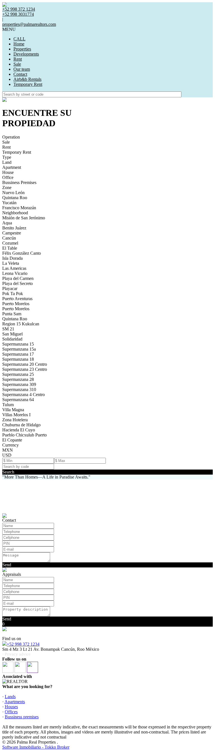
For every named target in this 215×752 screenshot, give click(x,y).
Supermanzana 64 (18, 399)
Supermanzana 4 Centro (23, 394)
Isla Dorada (12, 258)
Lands (10, 696)
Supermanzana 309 (19, 384)
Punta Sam (11, 313)
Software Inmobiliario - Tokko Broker (35, 747)
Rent (17, 59)
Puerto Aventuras (17, 298)
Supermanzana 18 (18, 359)
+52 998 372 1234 (23, 644)
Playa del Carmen (18, 278)
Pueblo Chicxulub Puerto (24, 435)
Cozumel (10, 243)
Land (6, 162)
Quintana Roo (14, 197)
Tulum (8, 404)
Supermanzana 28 (18, 379)
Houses (11, 706)
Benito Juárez (14, 228)
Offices (11, 711)
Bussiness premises (22, 716)
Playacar (9, 288)
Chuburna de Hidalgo (21, 424)
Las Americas (14, 268)
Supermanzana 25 (18, 374)
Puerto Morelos (15, 303)
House (8, 172)
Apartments (14, 701)
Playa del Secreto (17, 283)
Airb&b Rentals (27, 79)
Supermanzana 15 (18, 344)
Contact (20, 74)
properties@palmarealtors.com (29, 24)
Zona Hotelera (15, 419)
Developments (26, 54)
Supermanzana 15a (19, 349)
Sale (17, 64)
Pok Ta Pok (12, 293)
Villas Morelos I (16, 414)
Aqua (7, 222)
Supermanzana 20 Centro (24, 364)
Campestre (11, 233)
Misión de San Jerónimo (23, 217)
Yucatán (9, 202)
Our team (21, 69)
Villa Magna (13, 409)
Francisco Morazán (19, 207)
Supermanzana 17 (18, 354)
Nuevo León (13, 192)
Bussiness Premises (19, 182)
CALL (19, 38)
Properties (22, 49)
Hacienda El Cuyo (18, 429)
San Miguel (12, 334)
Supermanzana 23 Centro (24, 369)
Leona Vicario (14, 273)
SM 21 (8, 328)
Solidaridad (12, 339)
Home (18, 44)
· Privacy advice (16, 654)
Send (6, 564)
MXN (7, 450)
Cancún (9, 238)
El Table (9, 248)
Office (7, 177)
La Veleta (10, 263)
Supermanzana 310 (19, 389)
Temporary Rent (27, 84)
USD (6, 455)
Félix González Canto (21, 253)
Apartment (11, 167)
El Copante (12, 440)
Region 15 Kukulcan (20, 323)
